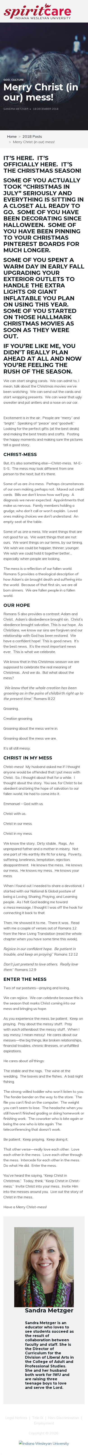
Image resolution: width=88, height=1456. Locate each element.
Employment (44, 1423)
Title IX (37, 1417)
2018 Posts (32, 136)
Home (12, 136)
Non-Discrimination (63, 1417)
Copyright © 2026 (44, 1433)
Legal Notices (16, 1417)
